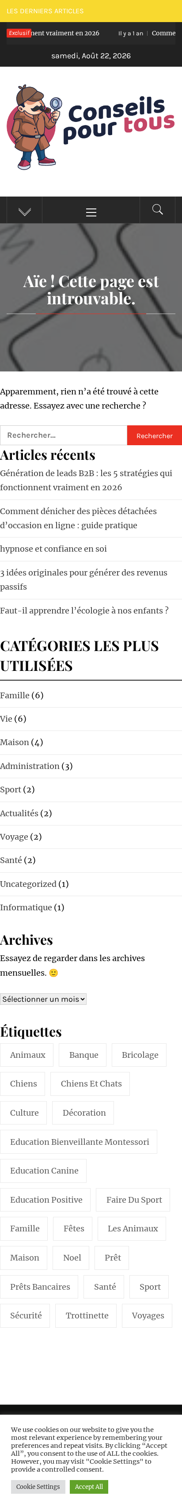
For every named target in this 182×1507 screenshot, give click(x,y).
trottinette (87, 1315)
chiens (23, 1084)
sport (150, 1287)
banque (84, 1055)
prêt (113, 1258)
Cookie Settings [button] (38, 1487)
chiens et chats (91, 1084)
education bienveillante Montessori (79, 1142)
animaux (28, 1055)
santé (105, 1287)
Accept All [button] (89, 1487)
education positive (46, 1200)
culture (24, 1113)
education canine (44, 1171)
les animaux (133, 1228)
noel (72, 1258)
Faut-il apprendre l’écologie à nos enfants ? (84, 611)
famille (25, 1228)
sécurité (26, 1315)
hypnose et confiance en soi (53, 549)
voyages (148, 1315)
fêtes (74, 1228)
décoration (84, 1113)
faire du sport (134, 1200)
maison (24, 1258)
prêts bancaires (40, 1287)
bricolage (140, 1055)
